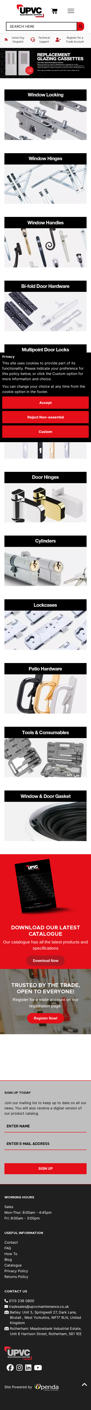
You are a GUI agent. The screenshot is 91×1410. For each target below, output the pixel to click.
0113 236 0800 (21, 1301)
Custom (45, 431)
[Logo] (30, 10)
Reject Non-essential (45, 417)
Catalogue (13, 1265)
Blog (8, 1259)
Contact (11, 1242)
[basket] (54, 10)
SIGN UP (45, 1168)
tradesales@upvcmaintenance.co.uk (38, 1306)
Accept (45, 402)
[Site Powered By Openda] (46, 1387)
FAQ (7, 1248)
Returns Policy (16, 1276)
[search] (80, 26)
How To (10, 1254)
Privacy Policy (16, 1271)
